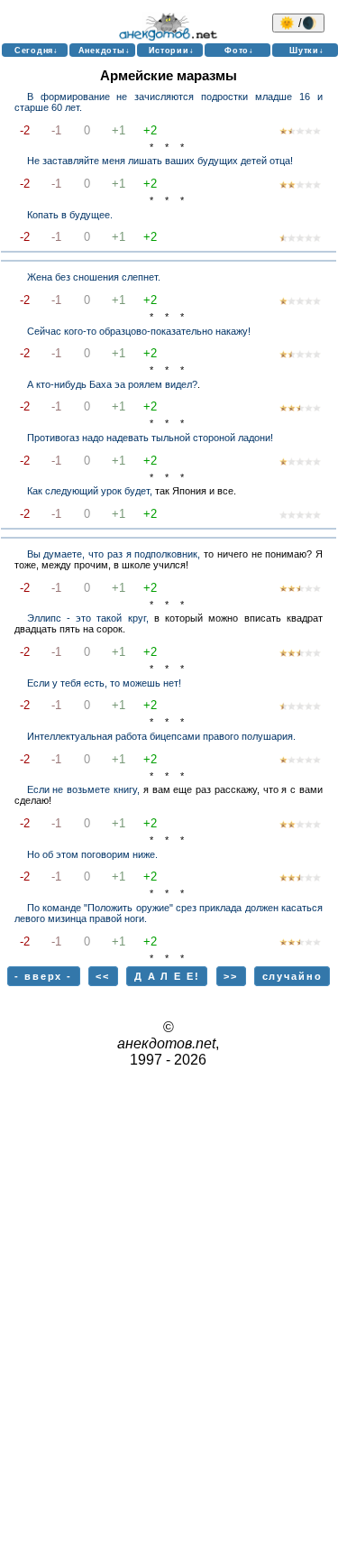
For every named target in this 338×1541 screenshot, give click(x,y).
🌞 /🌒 (298, 23)
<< (103, 976)
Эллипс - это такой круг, (88, 618)
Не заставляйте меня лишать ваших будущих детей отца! (160, 160)
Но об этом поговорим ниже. (92, 854)
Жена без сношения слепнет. (93, 277)
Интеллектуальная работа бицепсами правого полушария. (161, 736)
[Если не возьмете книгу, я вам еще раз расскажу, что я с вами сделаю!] (300, 825)
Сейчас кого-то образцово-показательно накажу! (139, 331)
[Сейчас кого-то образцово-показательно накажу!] (300, 355)
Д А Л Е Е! (167, 976)
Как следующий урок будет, (89, 490)
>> (231, 976)
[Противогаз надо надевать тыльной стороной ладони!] (300, 462)
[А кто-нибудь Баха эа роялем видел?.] (300, 408)
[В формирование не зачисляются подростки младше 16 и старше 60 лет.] (300, 131)
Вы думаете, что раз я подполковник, (114, 554)
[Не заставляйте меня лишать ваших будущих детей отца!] (300, 185)
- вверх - (43, 976)
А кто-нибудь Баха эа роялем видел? (112, 384)
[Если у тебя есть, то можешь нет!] (300, 707)
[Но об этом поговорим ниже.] (300, 878)
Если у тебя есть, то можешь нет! (104, 683)
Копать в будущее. (70, 214)
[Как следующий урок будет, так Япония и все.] (300, 516)
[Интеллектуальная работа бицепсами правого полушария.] (300, 760)
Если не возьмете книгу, (83, 789)
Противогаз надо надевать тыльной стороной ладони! (150, 437)
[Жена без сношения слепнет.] (300, 302)
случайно (292, 976)
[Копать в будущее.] (300, 239)
